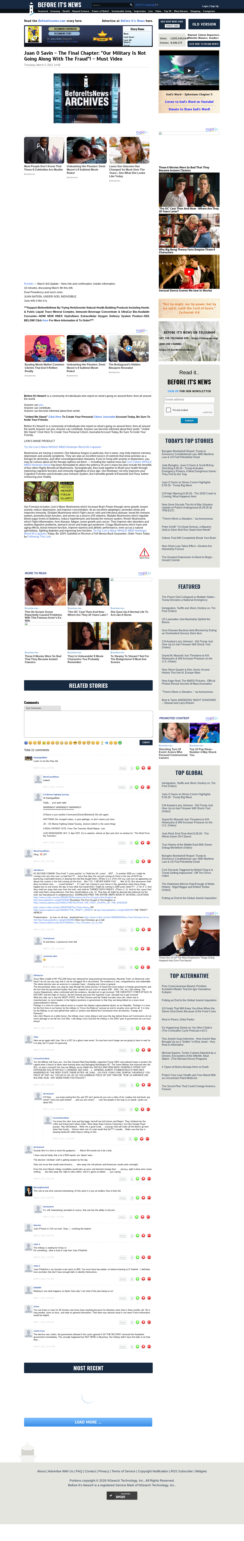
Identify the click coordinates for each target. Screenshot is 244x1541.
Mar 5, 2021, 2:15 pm (44, 1279)
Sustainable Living (121, 11)
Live (150, 11)
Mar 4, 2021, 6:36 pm (53, 1109)
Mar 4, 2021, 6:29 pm (53, 787)
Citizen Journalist (104, 416)
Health (66, 11)
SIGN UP (173, 391)
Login (205, 6)
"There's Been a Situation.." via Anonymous (187, 518)
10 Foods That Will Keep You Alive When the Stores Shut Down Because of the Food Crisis (189, 1010)
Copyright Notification (153, 1471)
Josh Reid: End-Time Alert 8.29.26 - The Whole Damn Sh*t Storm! (185, 835)
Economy (55, 11)
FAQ (79, 1471)
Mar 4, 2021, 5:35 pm (44, 1085)
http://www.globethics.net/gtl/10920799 (115, 910)
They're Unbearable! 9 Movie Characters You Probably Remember (85, 659)
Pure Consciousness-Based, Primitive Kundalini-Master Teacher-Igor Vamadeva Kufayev (186, 989)
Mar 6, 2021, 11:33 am (53, 967)
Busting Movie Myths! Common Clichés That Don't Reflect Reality (44, 368)
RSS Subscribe (182, 1471)
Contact (90, 1471)
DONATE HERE (172, 26)
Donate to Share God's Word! (189, 109)
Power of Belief (100, 11)
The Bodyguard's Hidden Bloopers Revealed (124, 366)
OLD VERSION (204, 24)
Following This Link (39, 536)
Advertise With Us (60, 1471)
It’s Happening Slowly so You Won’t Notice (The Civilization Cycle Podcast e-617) (187, 1029)
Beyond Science (80, 11)
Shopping (195, 11)
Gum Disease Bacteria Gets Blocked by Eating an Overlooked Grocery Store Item (189, 632)
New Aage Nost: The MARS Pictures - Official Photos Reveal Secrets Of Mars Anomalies (188, 682)
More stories (72, 41)
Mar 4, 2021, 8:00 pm (53, 842)
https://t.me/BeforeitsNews (176, 350)
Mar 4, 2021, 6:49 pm (44, 1198)
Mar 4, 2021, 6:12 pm (44, 1179)
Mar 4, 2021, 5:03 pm (44, 1050)
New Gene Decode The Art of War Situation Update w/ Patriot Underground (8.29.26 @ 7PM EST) (187, 507)
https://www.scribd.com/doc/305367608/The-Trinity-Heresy (62, 907)
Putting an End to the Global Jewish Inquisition (189, 898)
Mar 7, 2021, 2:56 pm (44, 1322)
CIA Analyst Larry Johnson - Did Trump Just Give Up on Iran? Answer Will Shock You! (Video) (187, 644)
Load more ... (88, 1422)
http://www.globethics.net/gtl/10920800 (56, 920)
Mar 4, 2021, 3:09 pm (44, 768)
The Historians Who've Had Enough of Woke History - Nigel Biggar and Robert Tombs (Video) (188, 887)
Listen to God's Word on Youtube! (189, 102)
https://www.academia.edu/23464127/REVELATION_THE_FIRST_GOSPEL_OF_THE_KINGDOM (81, 902)
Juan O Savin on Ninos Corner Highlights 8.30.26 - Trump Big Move (186, 484)
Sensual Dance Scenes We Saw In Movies (185, 290)
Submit (189, 420)
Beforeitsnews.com (52, 21)
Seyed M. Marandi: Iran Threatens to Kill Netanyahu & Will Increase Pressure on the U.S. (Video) (187, 658)
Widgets (201, 1471)
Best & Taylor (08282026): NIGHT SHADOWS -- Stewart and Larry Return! (189, 701)
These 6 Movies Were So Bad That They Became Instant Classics (43, 659)
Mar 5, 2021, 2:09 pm (44, 1257)
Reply (122, 768)
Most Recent (181, 11)
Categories (209, 11)
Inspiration (140, 11)
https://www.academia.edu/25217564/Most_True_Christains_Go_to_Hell (68, 922)
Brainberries (30, 376)
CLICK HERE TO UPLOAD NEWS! (204, 44)
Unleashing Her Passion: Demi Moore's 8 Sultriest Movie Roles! (86, 368)
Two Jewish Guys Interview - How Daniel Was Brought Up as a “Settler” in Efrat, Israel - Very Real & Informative (189, 1041)
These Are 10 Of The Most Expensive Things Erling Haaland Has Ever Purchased (186, 959)
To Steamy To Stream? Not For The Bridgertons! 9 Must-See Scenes (130, 659)
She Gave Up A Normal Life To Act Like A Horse (129, 613)
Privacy (103, 1471)
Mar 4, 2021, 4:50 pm (44, 929)
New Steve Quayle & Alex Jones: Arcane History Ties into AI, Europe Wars (186, 671)
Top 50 (167, 11)
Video (158, 11)
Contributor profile (55, 41)
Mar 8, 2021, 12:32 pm (44, 1346)
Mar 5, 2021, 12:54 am (53, 948)
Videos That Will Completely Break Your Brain (189, 538)
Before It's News (59, 4)
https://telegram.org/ (205, 338)
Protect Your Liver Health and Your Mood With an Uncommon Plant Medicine (189, 1076)
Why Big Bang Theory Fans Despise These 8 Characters (187, 251)
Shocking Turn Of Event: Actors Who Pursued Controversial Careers (173, 753)
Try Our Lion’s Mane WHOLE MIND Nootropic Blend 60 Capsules (62, 447)
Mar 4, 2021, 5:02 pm (44, 1028)
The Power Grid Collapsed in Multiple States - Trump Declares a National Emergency (189, 598)
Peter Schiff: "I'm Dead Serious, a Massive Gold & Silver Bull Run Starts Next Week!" (186, 528)
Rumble (28, 283)
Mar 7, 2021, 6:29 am (44, 1298)
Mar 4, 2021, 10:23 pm (63, 1139)
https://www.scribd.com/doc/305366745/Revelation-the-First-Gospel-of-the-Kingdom (73, 897)
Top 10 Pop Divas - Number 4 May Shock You (203, 752)
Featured (43, 11)
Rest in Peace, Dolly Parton (178, 1019)
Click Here (54, 416)
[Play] (189, 71)
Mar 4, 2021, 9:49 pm (44, 1235)
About (41, 1471)
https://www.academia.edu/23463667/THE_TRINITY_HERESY (63, 910)
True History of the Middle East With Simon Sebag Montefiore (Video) (187, 846)
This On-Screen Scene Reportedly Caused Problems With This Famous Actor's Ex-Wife (43, 616)
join (41, 404)
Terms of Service (123, 1471)
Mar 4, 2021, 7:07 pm (53, 1217)
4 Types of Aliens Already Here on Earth (185, 1067)
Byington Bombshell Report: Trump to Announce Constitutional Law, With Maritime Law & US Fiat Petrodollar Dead (188, 454)
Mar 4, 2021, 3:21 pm (44, 861)
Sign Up (214, 6)
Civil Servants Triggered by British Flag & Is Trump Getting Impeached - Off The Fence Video (187, 872)
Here (45, 320)
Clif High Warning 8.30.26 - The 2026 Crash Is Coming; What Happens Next (189, 495)
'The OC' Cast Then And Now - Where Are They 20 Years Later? (88, 613)
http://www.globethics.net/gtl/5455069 (51, 900)
